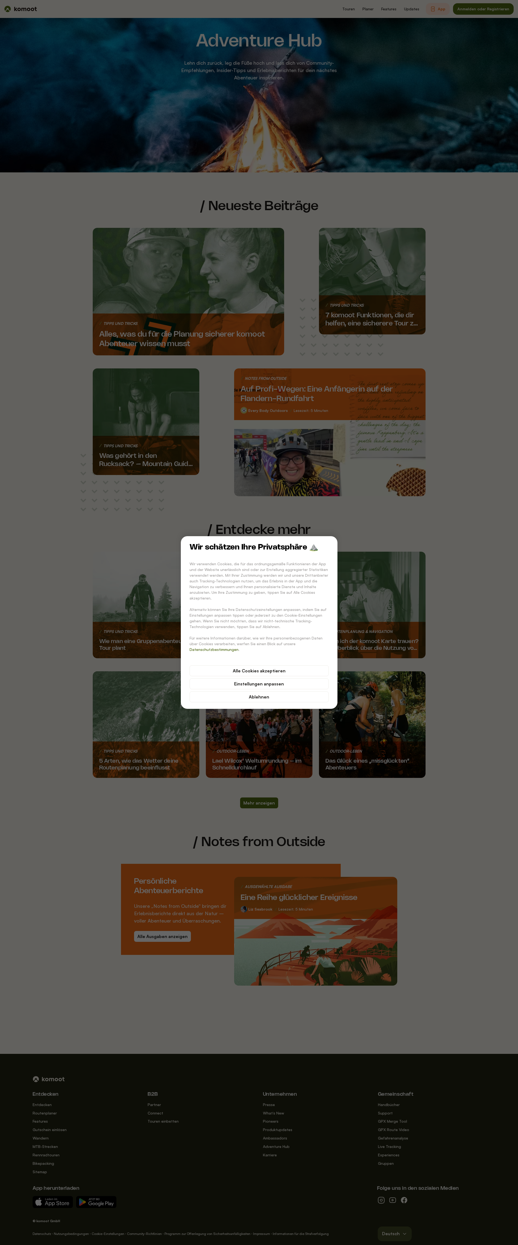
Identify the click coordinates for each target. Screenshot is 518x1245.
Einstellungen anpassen (259, 684)
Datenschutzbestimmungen (214, 649)
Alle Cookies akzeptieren (259, 670)
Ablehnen (259, 697)
